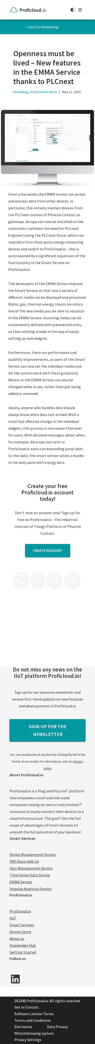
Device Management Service (33, 854)
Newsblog (20, 92)
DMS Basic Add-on (24, 861)
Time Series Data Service (30, 875)
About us (17, 938)
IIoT (13, 918)
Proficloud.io (72, 580)
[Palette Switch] (73, 10)
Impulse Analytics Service (31, 888)
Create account (47, 550)
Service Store (20, 931)
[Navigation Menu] (80, 10)
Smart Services (22, 924)
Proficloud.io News (43, 92)
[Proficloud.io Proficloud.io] (29, 9)
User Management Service (31, 868)
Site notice (23, 1026)
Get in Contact (26, 1007)
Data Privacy (57, 1026)
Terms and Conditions (32, 1020)
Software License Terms (34, 1013)
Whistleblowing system (34, 1033)
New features (54, 580)
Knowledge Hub (23, 945)
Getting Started (23, 952)
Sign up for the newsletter (47, 730)
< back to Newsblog (42, 26)
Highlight (37, 580)
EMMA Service (21, 580)
